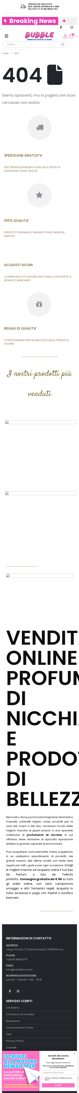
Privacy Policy (15, 1041)
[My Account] (65, 36)
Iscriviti (58, 1085)
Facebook (9, 991)
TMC (9, 1034)
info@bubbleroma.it (19, 969)
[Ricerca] (62, 44)
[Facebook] (61, 27)
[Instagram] (71, 27)
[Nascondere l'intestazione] (39, 36)
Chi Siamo (12, 1008)
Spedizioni (13, 1021)
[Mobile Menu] (6, 36)
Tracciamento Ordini (19, 1028)
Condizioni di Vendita (20, 1014)
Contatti (11, 1047)
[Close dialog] (74, 1053)
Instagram (18, 991)
